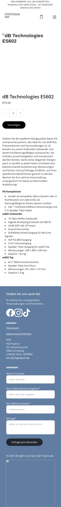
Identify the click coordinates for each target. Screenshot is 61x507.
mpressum (13, 328)
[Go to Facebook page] (10, 313)
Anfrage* (11, 418)
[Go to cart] (41, 17)
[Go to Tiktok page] (27, 313)
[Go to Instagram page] (18, 313)
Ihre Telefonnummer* (18, 403)
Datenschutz (13, 333)
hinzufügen (14, 125)
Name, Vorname (15, 373)
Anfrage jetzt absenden (24, 442)
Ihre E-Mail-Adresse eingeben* (23, 388)
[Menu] (54, 17)
